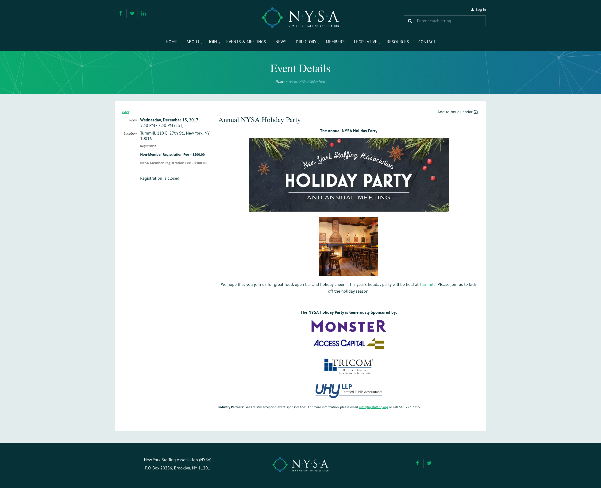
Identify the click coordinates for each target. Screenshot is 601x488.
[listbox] (458, 112)
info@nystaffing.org (373, 407)
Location (130, 133)
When (132, 120)
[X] (132, 13)
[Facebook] (120, 13)
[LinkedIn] (143, 13)
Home (279, 81)
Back (125, 111)
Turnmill (427, 284)
